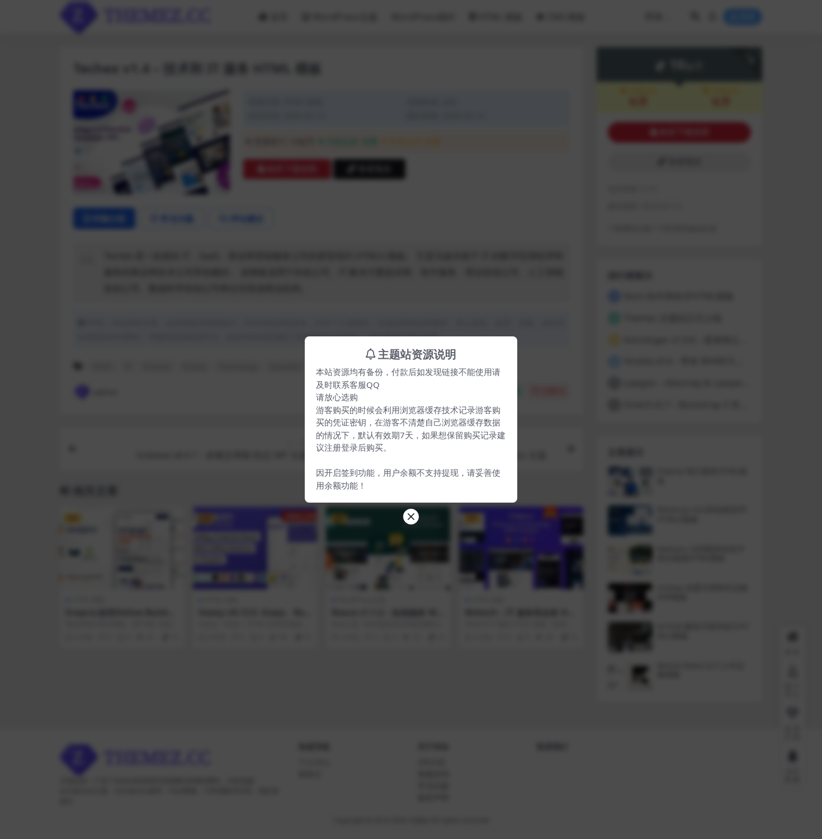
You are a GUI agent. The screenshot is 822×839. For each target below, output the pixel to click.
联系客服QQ (356, 384)
